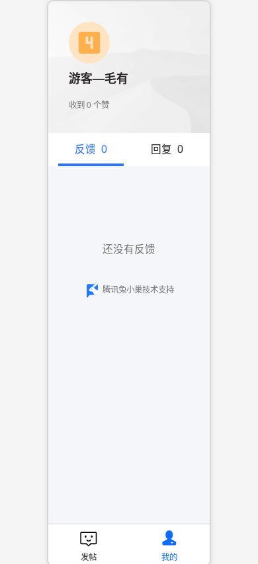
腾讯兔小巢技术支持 (138, 290)
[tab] (91, 149)
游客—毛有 (98, 79)
